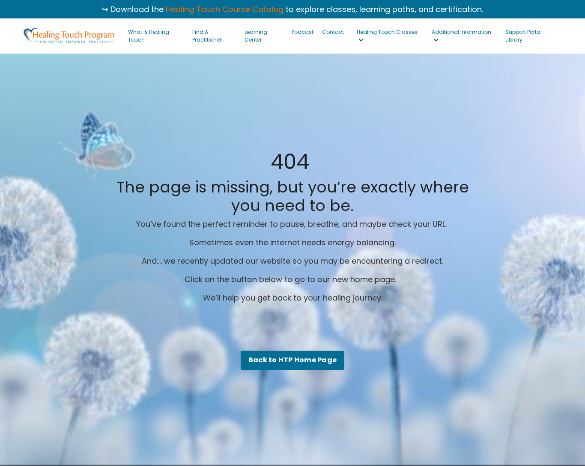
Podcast (302, 32)
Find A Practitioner (206, 35)
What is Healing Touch (148, 35)
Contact (333, 32)
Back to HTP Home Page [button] (292, 360)
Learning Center (256, 35)
